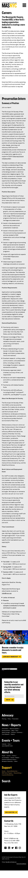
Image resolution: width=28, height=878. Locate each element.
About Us (7, 752)
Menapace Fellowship (7, 761)
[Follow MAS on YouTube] (5, 848)
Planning (4, 718)
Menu (24, 5)
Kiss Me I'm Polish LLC (11, 862)
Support (7, 767)
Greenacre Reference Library (9, 759)
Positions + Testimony (16, 732)
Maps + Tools (15, 730)
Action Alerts (5, 728)
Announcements (6, 730)
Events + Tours (11, 740)
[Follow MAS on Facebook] (16, 848)
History (14, 755)
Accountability (5, 757)
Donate (3, 771)
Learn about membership (10, 656)
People (3, 755)
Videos (15, 761)
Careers (9, 755)
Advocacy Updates (14, 728)
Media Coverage (6, 732)
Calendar (4, 744)
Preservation (15, 718)
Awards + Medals (15, 757)
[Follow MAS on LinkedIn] (9, 848)
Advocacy (7, 715)
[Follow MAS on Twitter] (12, 848)
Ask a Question (9, 812)
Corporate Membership (7, 775)
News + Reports (11, 725)
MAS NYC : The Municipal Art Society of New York (9, 5)
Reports (13, 734)
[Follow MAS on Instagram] (20, 848)
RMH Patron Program (7, 773)
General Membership (12, 771)
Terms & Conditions (21, 863)
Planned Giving (17, 773)
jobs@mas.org (6, 593)
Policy (9, 718)
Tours (9, 744)
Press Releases (5, 734)
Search (6, 781)
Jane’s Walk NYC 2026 (7, 746)
